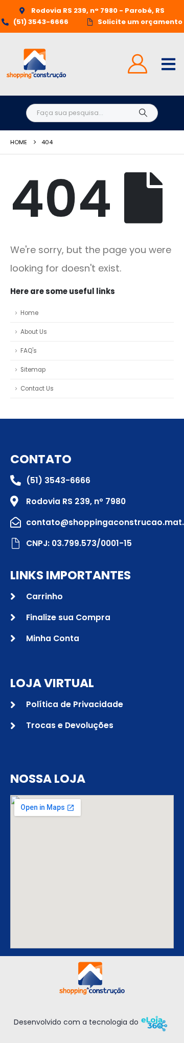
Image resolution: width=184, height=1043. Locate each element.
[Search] (143, 113)
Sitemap (32, 370)
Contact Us (37, 388)
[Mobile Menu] (168, 64)
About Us (33, 332)
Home (29, 313)
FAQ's (28, 351)
